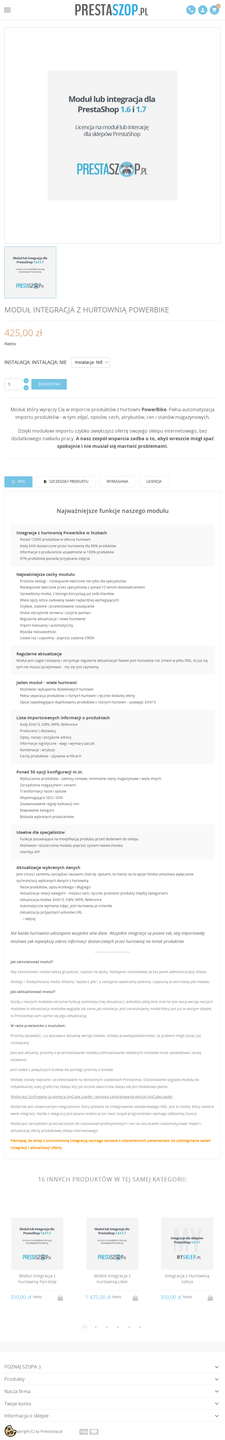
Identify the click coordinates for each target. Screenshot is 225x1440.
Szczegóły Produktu (68, 481)
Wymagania (117, 481)
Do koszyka (49, 384)
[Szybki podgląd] (32, 1317)
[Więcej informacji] (43, 1317)
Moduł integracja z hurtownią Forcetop (37, 1278)
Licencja (154, 481)
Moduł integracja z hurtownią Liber (112, 1278)
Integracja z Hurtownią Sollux (187, 1278)
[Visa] (83, 1431)
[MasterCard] (94, 1431)
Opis (21, 481)
